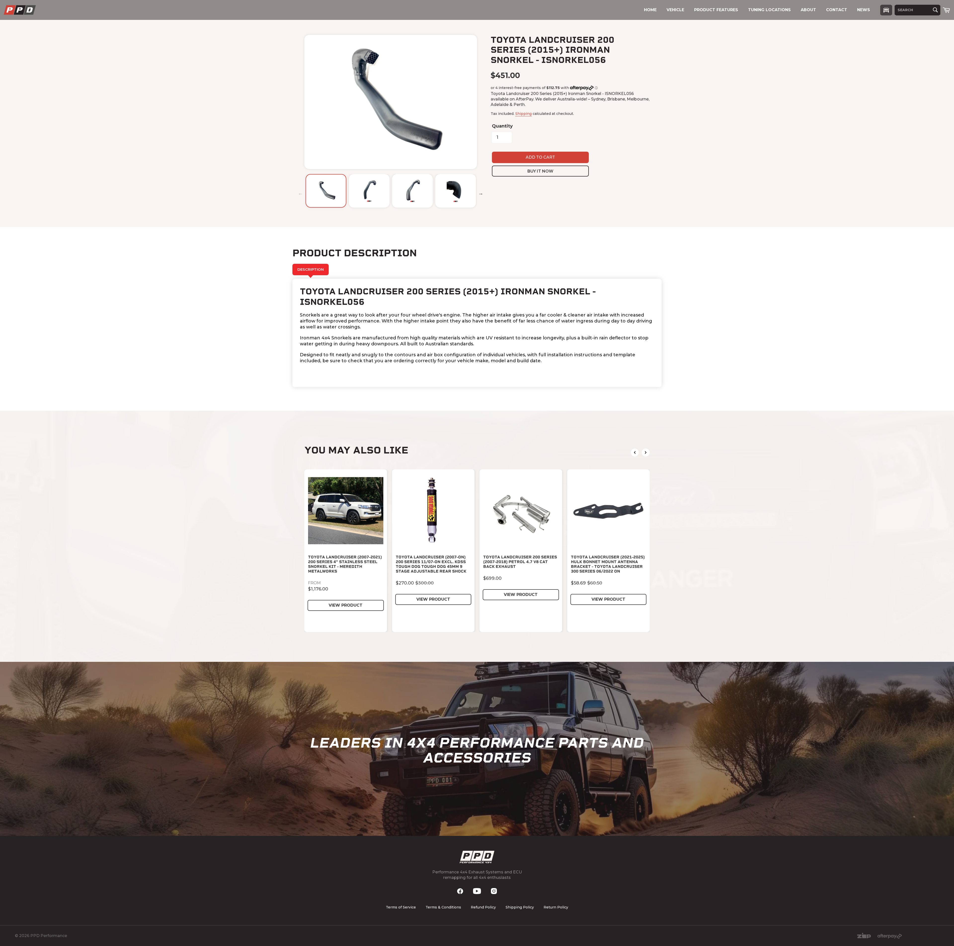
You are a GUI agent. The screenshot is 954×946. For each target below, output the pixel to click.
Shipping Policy (520, 907)
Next (480, 193)
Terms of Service (401, 907)
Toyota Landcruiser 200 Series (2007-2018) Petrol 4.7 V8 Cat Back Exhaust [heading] (520, 562)
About (808, 9)
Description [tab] (310, 269)
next (646, 452)
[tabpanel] (477, 333)
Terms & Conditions (443, 907)
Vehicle (675, 9)
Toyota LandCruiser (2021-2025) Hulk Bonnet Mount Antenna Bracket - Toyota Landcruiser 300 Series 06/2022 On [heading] (608, 564)
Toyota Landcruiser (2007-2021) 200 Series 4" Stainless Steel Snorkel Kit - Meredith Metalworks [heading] (345, 564)
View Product (345, 605)
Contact (836, 9)
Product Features (716, 9)
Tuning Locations (769, 9)
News (863, 9)
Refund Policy (483, 907)
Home (650, 9)
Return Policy (556, 907)
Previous (300, 193)
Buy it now (540, 171)
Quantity (502, 126)
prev (635, 452)
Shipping (523, 113)
